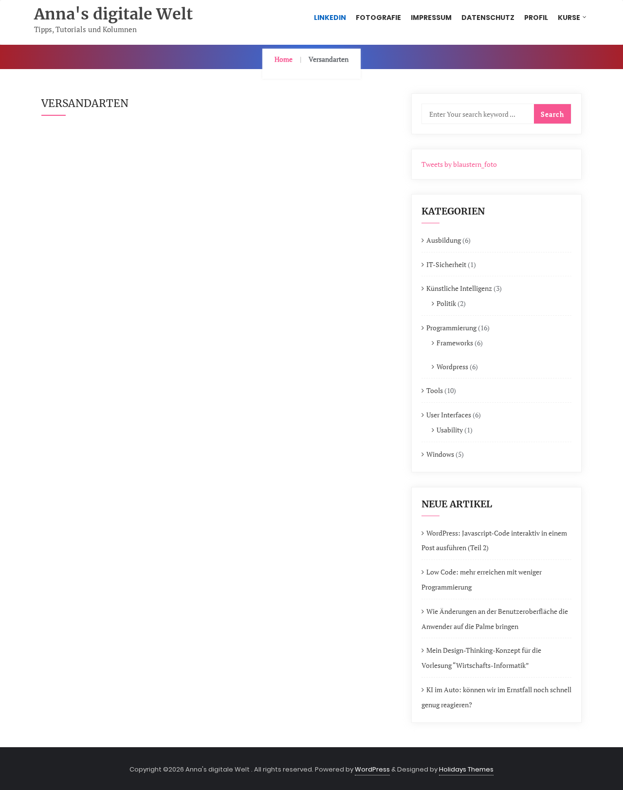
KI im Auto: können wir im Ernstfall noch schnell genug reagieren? (496, 697)
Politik (446, 303)
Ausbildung (443, 240)
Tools (434, 390)
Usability (450, 429)
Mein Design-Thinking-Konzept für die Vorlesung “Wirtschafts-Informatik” (481, 658)
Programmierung (451, 327)
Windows (440, 454)
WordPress (372, 769)
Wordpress (452, 366)
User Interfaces (448, 414)
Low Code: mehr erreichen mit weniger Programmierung (481, 579)
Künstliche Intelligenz (459, 288)
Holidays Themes (466, 769)
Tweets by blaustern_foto (459, 164)
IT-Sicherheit (446, 264)
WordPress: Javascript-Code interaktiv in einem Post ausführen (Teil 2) (494, 540)
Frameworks (455, 342)
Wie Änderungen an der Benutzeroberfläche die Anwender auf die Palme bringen (494, 619)
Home (284, 59)
